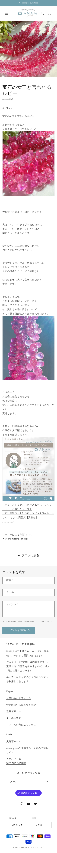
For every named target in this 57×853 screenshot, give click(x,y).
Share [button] (9, 108)
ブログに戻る (30, 555)
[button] (6, 13)
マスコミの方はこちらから (21, 724)
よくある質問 (13, 717)
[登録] (46, 781)
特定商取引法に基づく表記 (21, 704)
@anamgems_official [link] (16, 538)
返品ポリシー (13, 711)
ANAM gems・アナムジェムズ (31, 847)
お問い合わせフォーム (18, 698)
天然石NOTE (13, 741)
